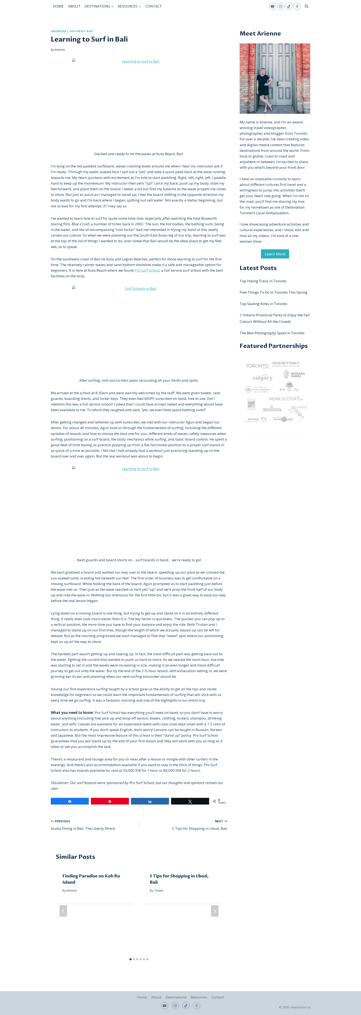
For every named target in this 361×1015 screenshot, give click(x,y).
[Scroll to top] (350, 1008)
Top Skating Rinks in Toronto (263, 303)
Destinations (176, 997)
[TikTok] (288, 6)
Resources (199, 997)
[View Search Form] (306, 6)
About (74, 6)
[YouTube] (272, 6)
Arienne (60, 50)
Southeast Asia (81, 31)
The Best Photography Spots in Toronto (272, 333)
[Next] (215, 911)
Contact (153, 6)
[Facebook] (297, 6)
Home (58, 6)
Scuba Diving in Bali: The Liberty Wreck (83, 825)
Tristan (158, 890)
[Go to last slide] (63, 911)
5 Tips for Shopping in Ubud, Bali (199, 825)
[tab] (131, 959)
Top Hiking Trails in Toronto (263, 281)
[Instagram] (280, 6)
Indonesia (58, 31)
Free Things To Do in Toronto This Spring (273, 292)
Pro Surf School (147, 270)
